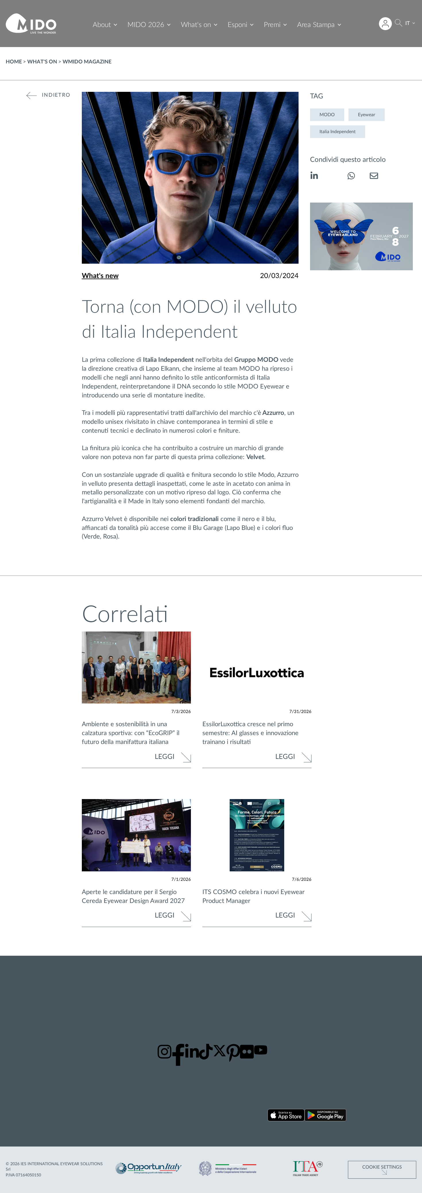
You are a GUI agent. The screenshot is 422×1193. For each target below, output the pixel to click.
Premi (272, 25)
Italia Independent (338, 131)
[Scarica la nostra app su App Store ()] (286, 1116)
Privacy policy (376, 982)
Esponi (237, 25)
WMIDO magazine (87, 62)
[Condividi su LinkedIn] (314, 177)
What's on (196, 25)
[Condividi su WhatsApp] (351, 177)
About (102, 25)
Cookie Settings (382, 1167)
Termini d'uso (376, 996)
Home (14, 62)
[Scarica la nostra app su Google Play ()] (325, 1116)
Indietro (56, 95)
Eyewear (366, 114)
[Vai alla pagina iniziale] (31, 23)
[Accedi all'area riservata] (385, 23)
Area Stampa (316, 25)
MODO (327, 114)
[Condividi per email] (374, 177)
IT (407, 23)
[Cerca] (398, 23)
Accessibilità (375, 1004)
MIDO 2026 (145, 25)
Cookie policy (376, 989)
